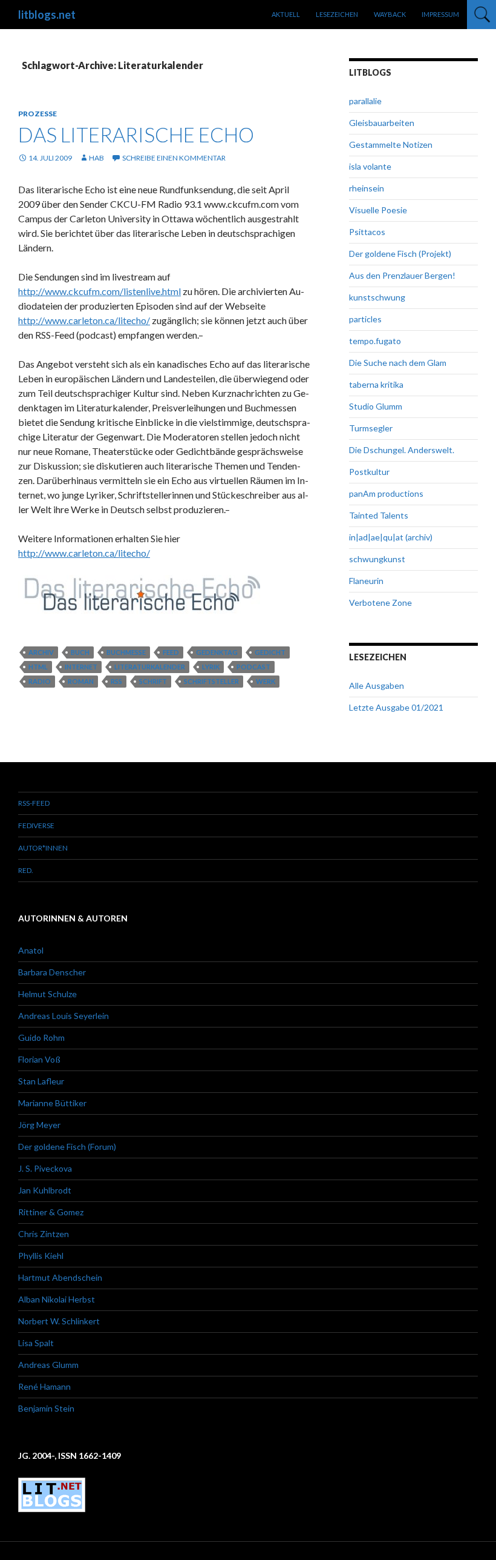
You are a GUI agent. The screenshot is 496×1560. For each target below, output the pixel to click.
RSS (116, 681)
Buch (80, 652)
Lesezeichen (337, 14)
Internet (81, 667)
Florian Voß (39, 1059)
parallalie (365, 101)
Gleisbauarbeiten (381, 123)
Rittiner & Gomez (50, 1212)
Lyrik (211, 667)
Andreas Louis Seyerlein (63, 1016)
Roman (81, 681)
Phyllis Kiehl (41, 1255)
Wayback (390, 14)
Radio (39, 681)
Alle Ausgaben (376, 685)
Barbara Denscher (52, 972)
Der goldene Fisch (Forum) (67, 1146)
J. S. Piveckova (45, 1168)
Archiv (41, 652)
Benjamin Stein (46, 1408)
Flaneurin (366, 581)
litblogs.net (47, 14)
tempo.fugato (375, 341)
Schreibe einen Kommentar (174, 157)
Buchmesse (126, 652)
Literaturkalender (149, 667)
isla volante (370, 166)
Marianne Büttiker (52, 1103)
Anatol (31, 950)
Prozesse (37, 113)
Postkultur (369, 471)
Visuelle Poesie (378, 210)
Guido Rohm (41, 1037)
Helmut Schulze (47, 994)
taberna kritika (376, 384)
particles (365, 319)
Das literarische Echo (136, 134)
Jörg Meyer (39, 1125)
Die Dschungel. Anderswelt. (401, 450)
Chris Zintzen (43, 1234)
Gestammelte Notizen (390, 144)
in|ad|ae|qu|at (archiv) (390, 537)
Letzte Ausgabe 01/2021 (396, 707)
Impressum (440, 14)
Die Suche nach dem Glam (397, 362)
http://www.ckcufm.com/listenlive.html (99, 291)
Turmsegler (371, 428)
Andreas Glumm (48, 1364)
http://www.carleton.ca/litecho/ (84, 320)
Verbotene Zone (380, 602)
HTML (38, 667)
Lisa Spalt (36, 1343)
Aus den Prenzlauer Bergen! (402, 275)
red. (25, 870)
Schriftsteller (211, 681)
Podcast (253, 667)
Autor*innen (43, 847)
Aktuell (286, 14)
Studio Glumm (375, 406)
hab (96, 157)
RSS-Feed (34, 803)
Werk (265, 681)
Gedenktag (217, 652)
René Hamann (44, 1386)
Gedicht (270, 652)
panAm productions (386, 493)
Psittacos (367, 232)
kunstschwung (377, 297)
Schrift (153, 681)
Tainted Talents (378, 515)
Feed (171, 652)
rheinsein (366, 188)
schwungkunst (377, 559)
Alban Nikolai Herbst (56, 1299)
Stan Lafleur (41, 1081)
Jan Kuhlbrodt (44, 1190)
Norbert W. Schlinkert (59, 1321)
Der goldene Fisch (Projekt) (400, 253)
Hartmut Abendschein (60, 1277)
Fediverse (36, 825)
